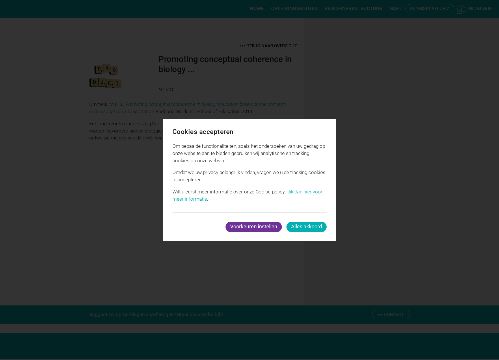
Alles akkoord (306, 226)
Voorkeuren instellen (253, 226)
